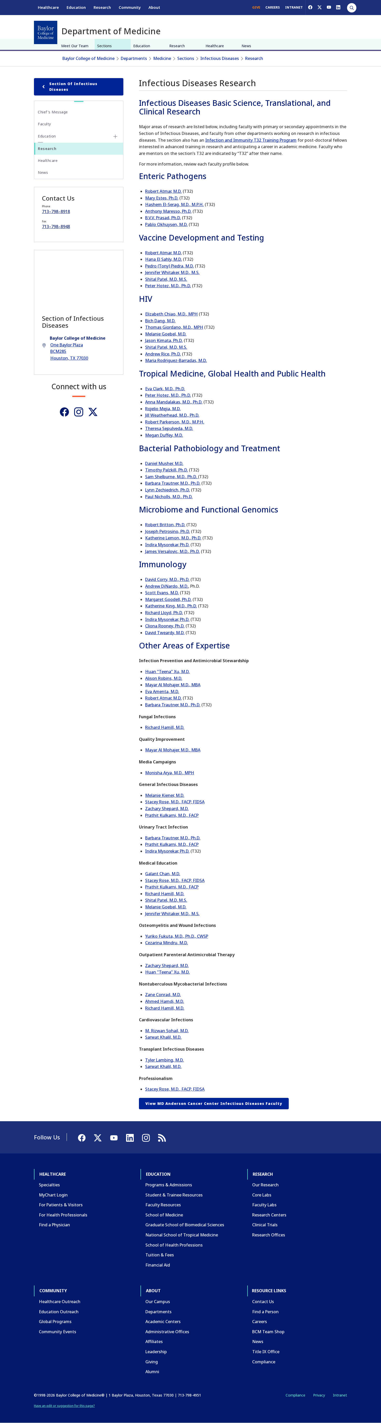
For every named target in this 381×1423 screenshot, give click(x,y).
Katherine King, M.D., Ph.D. (171, 606)
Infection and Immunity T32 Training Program (251, 140)
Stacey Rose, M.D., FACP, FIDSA (174, 802)
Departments (134, 58)
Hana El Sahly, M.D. (163, 259)
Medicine (162, 58)
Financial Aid (157, 1265)
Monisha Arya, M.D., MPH (169, 773)
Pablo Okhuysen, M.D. (166, 224)
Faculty (44, 123)
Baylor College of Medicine (88, 58)
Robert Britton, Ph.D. (165, 525)
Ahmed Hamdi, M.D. (164, 1001)
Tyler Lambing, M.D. (164, 1060)
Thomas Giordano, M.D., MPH (174, 327)
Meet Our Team (74, 45)
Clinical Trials (265, 1225)
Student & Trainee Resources (174, 1195)
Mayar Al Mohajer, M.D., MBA (172, 685)
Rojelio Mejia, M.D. (163, 409)
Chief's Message (53, 112)
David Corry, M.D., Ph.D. (167, 579)
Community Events (57, 1332)
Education (76, 7)
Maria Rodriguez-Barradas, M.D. (176, 360)
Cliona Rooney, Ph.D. (165, 626)
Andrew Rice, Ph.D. (163, 354)
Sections (104, 45)
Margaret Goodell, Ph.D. (168, 599)
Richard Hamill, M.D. (164, 727)
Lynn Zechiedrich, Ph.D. (167, 490)
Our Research (265, 1185)
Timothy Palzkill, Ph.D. (166, 470)
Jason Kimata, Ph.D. (164, 340)
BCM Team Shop (268, 1332)
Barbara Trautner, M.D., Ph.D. (172, 483)
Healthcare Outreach (59, 1301)
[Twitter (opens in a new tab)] (92, 411)
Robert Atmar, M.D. (163, 191)
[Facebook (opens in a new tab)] (310, 7)
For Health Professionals (63, 1215)
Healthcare (48, 7)
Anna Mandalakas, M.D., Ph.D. (173, 402)
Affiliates (154, 1341)
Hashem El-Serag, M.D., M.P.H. (174, 204)
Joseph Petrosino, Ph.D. (167, 531)
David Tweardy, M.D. (165, 632)
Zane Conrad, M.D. (163, 994)
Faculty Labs (264, 1205)
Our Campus (157, 1301)
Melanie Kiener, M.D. (164, 795)
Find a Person (265, 1312)
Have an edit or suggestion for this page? (64, 1406)
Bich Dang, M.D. (160, 321)
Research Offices (268, 1235)
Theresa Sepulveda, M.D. (169, 428)
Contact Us (263, 1301)
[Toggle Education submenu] (115, 136)
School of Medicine (164, 1215)
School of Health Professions (174, 1245)
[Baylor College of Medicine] (45, 32)
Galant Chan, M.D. (162, 874)
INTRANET (294, 7)
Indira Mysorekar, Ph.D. (167, 545)
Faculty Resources (163, 1205)
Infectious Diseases (219, 58)
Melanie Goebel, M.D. (165, 334)
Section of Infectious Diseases (73, 86)
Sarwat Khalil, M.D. (163, 1037)
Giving (151, 1362)
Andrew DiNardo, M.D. (166, 586)
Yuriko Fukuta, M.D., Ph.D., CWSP (176, 936)
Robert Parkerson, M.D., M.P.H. (174, 422)
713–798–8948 (56, 226)
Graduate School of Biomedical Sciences (184, 1225)
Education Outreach (59, 1312)
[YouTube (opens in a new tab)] (329, 7)
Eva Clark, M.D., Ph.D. (165, 389)
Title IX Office (265, 1351)
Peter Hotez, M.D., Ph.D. (168, 286)
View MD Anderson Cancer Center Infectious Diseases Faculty (213, 1103)
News (246, 45)
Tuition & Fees (159, 1255)
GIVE (256, 7)
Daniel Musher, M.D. (164, 463)
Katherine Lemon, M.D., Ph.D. (173, 538)
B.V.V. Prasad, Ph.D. (163, 218)
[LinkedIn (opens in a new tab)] (338, 7)
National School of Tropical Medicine (181, 1235)
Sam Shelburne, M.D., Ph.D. (171, 477)
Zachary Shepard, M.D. (167, 808)
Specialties (49, 1185)
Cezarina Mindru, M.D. (166, 943)
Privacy (319, 1395)
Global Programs (55, 1321)
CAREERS (272, 7)
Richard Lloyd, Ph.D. (164, 612)
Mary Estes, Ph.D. (161, 198)
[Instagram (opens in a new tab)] (78, 411)
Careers (259, 1321)
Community (130, 7)
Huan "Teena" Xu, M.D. (167, 671)
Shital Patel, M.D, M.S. (166, 279)
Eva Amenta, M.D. (162, 691)
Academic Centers (163, 1321)
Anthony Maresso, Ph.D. (168, 211)
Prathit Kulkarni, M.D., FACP (172, 815)
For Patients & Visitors (61, 1205)
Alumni (152, 1371)
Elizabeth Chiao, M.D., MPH (171, 314)
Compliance (263, 1362)
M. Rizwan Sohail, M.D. (167, 1031)
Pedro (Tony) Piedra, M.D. (169, 266)
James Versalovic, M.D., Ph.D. (172, 551)
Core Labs (261, 1195)
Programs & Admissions (168, 1185)
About (154, 7)
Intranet (340, 1395)
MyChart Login (53, 1195)
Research (102, 7)
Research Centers (269, 1215)
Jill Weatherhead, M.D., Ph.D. (172, 415)
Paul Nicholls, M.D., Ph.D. (169, 497)
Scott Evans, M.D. (162, 593)
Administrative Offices (167, 1332)
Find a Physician (54, 1225)
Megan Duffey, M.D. (164, 435)
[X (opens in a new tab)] (320, 7)
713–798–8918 (56, 211)
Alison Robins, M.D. (163, 678)
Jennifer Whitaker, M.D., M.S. (172, 272)
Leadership (156, 1351)
